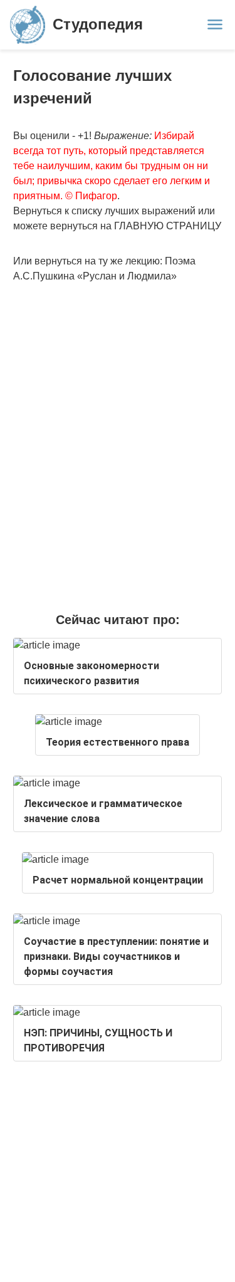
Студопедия (98, 24)
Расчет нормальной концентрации (118, 880)
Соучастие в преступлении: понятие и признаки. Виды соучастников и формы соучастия (116, 956)
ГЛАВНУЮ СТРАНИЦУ (167, 226)
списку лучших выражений (133, 211)
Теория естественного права (117, 742)
